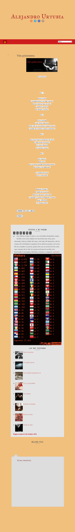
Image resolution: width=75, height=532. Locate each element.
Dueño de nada (28, 425)
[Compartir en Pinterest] (34, 211)
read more (56, 252)
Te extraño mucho (28, 362)
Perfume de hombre (29, 404)
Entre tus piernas (28, 352)
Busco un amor (28, 414)
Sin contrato (27, 394)
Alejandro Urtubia (37, 16)
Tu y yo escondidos (29, 383)
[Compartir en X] (30, 211)
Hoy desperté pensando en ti (32, 373)
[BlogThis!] (28, 211)
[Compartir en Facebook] (32, 211)
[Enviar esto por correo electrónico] (26, 211)
